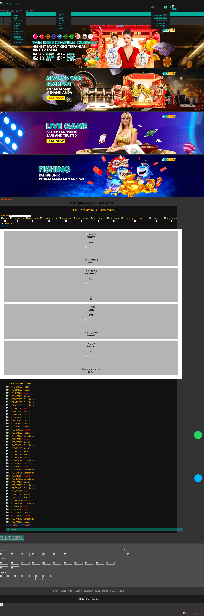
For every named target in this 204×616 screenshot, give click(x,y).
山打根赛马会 (18, 39)
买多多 (61, 23)
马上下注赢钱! (11, 529)
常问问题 (97, 591)
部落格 (70, 591)
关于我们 (56, 591)
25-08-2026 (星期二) (160, 23)
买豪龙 (61, 29)
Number (5, 215)
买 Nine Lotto (63, 26)
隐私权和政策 (88, 591)
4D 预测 (63, 591)
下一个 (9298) (25, 525)
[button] (4, 199)
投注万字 (61, 15)
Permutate (9, 223)
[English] (156, 7)
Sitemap (113, 591)
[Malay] (161, 7)
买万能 (61, 18)
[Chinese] (158, 7)
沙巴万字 (17, 34)
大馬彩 (16, 29)
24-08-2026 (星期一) (160, 26)
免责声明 (121, 591)
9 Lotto (16, 15)
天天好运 (17, 23)
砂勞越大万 (17, 37)
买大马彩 (61, 20)
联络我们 (105, 591)
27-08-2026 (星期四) (160, 18)
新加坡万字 (17, 42)
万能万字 (17, 26)
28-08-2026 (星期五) (160, 15)
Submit (4, 226)
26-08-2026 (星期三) (160, 20)
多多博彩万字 (18, 31)
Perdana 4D (18, 20)
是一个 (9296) (12, 525)
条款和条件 (78, 591)
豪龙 (15, 18)
